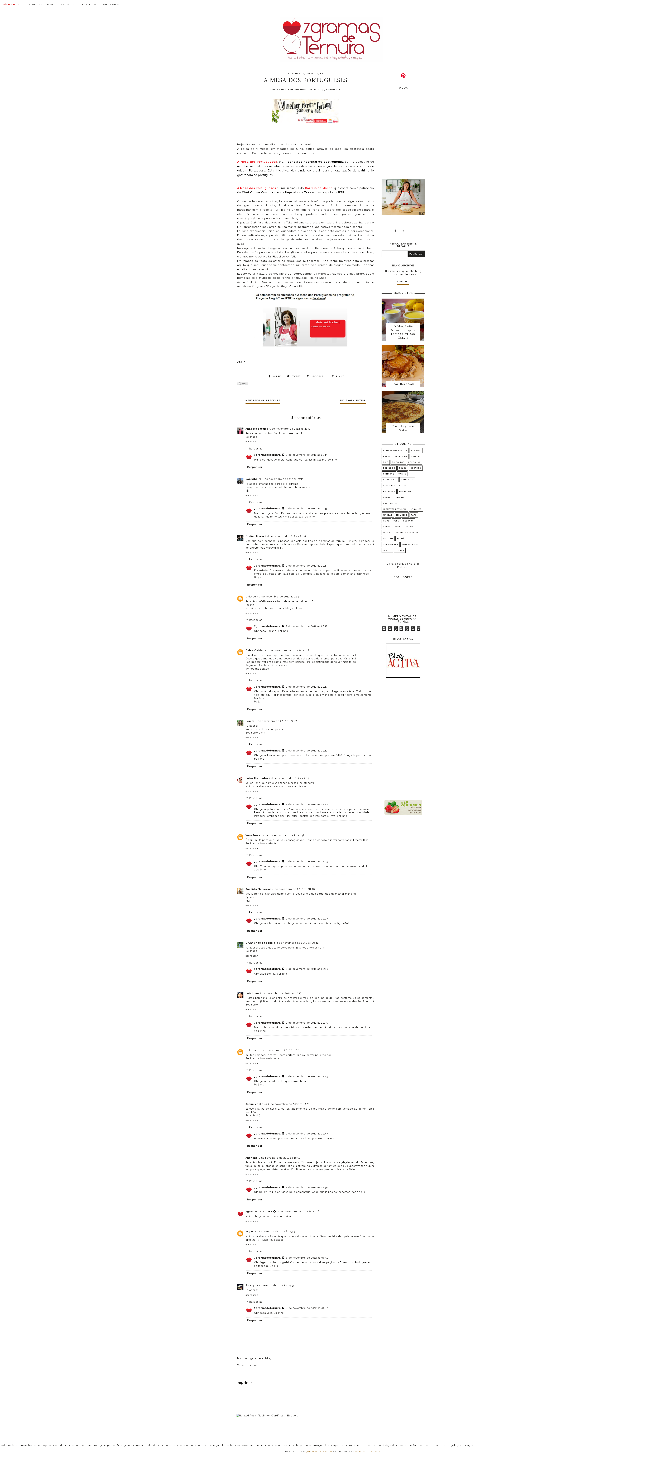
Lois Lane (252, 993)
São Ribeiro (254, 479)
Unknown (252, 596)
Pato (414, 515)
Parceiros (68, 5)
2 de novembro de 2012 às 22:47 (307, 1133)
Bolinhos (389, 468)
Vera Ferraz (254, 835)
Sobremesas (390, 544)
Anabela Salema (257, 428)
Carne (402, 474)
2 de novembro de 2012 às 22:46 (298, 1211)
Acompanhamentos (395, 450)
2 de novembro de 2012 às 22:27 (307, 918)
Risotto (388, 538)
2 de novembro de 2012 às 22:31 (307, 1022)
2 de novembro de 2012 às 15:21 (288, 1104)
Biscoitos (398, 462)
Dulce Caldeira (256, 650)
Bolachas (414, 462)
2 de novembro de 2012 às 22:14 (307, 565)
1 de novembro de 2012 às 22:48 (284, 835)
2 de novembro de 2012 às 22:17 (307, 686)
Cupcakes (389, 486)
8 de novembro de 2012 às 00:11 (307, 1257)
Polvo (387, 527)
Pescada (408, 521)
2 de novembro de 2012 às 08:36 (293, 889)
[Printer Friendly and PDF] (242, 384)
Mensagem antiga (353, 400)
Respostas (255, 448)
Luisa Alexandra (257, 778)
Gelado (401, 497)
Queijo (387, 533)
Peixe (386, 521)
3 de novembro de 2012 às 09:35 (274, 1285)
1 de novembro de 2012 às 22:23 (276, 721)
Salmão (401, 538)
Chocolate (390, 480)
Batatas (416, 456)
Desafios (312, 74)
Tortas (399, 550)
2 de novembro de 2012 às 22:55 (307, 1187)
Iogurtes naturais (395, 509)
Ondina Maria (255, 536)
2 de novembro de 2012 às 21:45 (307, 508)
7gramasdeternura (267, 454)
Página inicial (12, 5)
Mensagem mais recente (263, 400)
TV (321, 74)
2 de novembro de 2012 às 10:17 (280, 993)
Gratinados (390, 503)
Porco (398, 527)
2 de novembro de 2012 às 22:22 (307, 804)
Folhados (405, 491)
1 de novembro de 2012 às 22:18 (288, 650)
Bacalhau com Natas (403, 428)
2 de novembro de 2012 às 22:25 (307, 861)
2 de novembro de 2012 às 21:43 (307, 454)
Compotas (407, 480)
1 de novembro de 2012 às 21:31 (285, 536)
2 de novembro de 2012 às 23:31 (275, 1231)
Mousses (401, 515)
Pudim (410, 527)
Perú (396, 521)
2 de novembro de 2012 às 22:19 (307, 750)
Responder (252, 442)
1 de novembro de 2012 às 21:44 (280, 596)
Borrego (416, 468)
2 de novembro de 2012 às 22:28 (307, 968)
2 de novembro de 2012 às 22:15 (307, 626)
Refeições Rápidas (407, 533)
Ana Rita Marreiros (258, 889)
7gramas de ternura (319, 1451)
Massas (387, 515)
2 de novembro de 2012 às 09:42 (297, 942)
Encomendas (111, 5)
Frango (387, 497)
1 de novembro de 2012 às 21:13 (283, 479)
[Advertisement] (403, 739)
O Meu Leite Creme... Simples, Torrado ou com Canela (403, 332)
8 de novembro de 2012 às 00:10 (307, 1308)
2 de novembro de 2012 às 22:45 (307, 1076)
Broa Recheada (403, 384)
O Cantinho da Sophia (260, 942)
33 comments (331, 90)
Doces (403, 486)
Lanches (416, 509)
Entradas (389, 491)
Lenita (250, 721)
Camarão (388, 474)
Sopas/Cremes (411, 544)
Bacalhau (401, 456)
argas (249, 1231)
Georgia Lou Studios (368, 1451)
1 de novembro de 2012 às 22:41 (289, 778)
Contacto (89, 5)
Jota (249, 1285)
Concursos (296, 74)
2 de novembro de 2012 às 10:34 (280, 1050)
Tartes (387, 550)
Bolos (403, 468)
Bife (385, 462)
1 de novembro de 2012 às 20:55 (290, 428)
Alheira (416, 450)
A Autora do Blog (41, 5)
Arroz (387, 456)
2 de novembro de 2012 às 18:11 (279, 1157)
